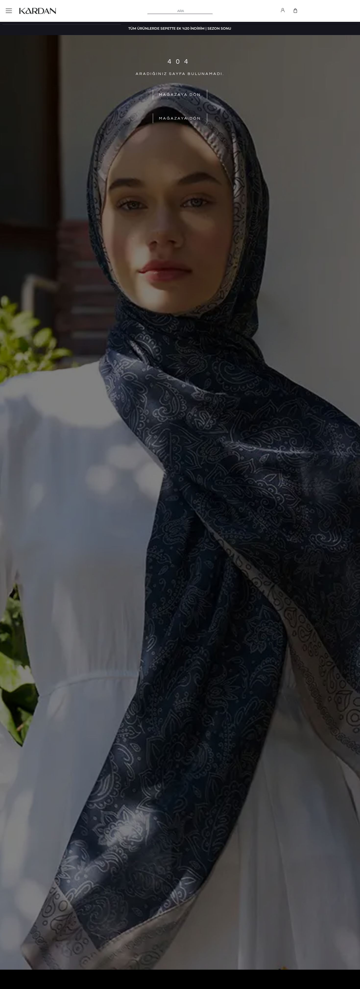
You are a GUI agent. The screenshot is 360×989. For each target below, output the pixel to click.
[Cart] (295, 10)
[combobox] (180, 11)
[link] (283, 11)
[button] (9, 11)
